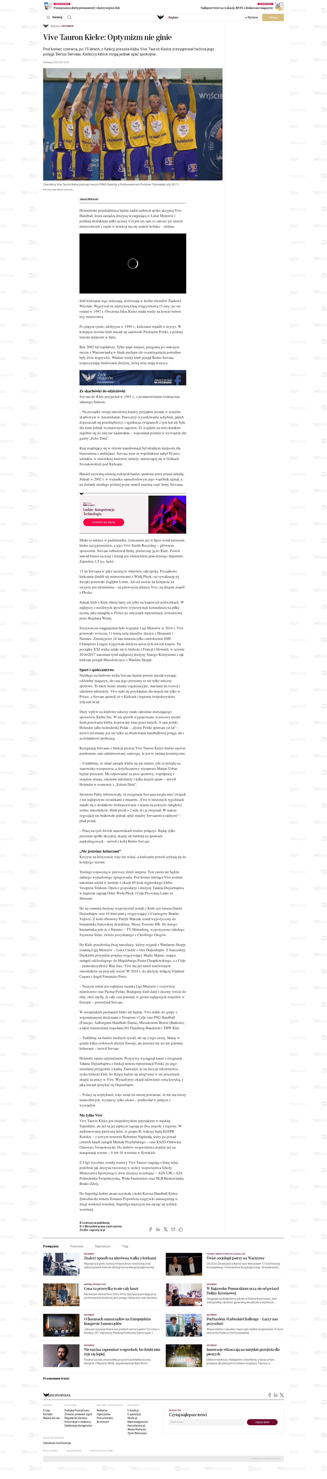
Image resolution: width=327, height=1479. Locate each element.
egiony (173, 17)
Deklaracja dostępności (78, 1425)
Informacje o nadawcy (78, 1421)
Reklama (102, 1410)
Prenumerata (105, 1418)
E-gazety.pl (134, 1414)
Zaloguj (273, 17)
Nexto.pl (132, 1418)
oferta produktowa (101, 1451)
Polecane (77, 1246)
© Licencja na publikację (94, 1222)
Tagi (125, 1246)
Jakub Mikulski (88, 199)
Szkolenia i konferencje (57, 1443)
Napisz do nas (51, 1418)
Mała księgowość (138, 1421)
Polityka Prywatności (77, 1410)
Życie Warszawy (137, 1433)
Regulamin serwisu (76, 1418)
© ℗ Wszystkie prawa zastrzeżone (100, 1226)
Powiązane (51, 1246)
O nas (46, 1410)
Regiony (55, 26)
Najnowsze (103, 1246)
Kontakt (47, 1414)
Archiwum (68, 26)
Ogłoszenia (103, 1414)
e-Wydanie (251, 17)
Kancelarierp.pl (136, 1425)
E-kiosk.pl (133, 1410)
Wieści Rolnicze (137, 1429)
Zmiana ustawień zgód (78, 1414)
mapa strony (50, 1451)
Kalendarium (74, 1451)
